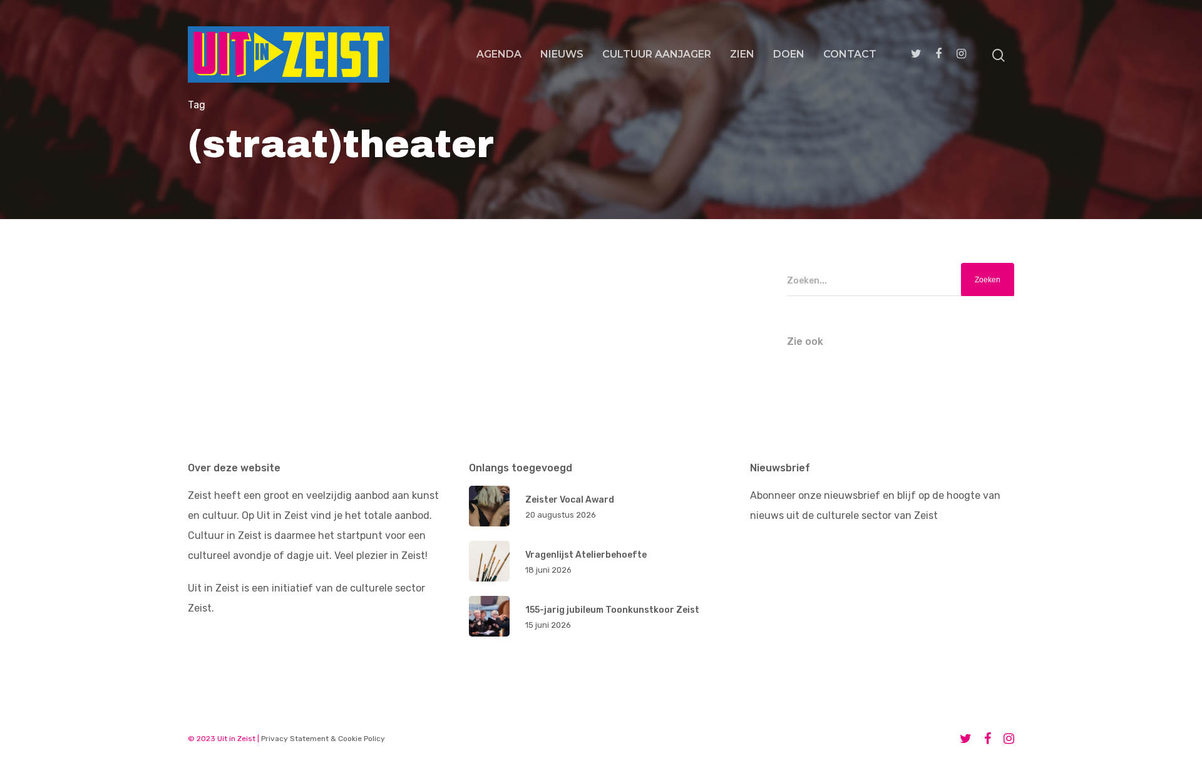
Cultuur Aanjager (656, 54)
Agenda (498, 54)
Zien (742, 54)
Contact (849, 54)
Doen (788, 54)
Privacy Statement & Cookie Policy (323, 738)
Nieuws (561, 54)
